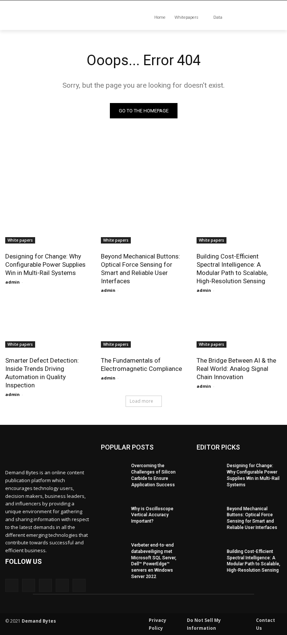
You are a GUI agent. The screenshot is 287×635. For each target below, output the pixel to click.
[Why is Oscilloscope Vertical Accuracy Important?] (113, 511)
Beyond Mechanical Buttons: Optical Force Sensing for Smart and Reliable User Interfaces (140, 269)
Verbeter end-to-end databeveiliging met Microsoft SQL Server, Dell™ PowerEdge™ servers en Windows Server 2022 (153, 560)
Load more (141, 401)
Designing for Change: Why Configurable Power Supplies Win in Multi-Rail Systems (45, 264)
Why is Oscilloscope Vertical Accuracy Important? (152, 515)
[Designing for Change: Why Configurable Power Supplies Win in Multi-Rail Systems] (47, 222)
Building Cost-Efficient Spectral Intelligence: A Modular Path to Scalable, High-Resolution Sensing (232, 269)
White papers (20, 240)
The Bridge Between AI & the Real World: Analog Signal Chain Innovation (236, 369)
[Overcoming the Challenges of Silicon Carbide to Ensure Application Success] (113, 468)
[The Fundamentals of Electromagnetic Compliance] (143, 326)
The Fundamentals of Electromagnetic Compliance (141, 364)
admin (12, 282)
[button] (254, 18)
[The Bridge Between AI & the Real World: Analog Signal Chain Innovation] (239, 326)
